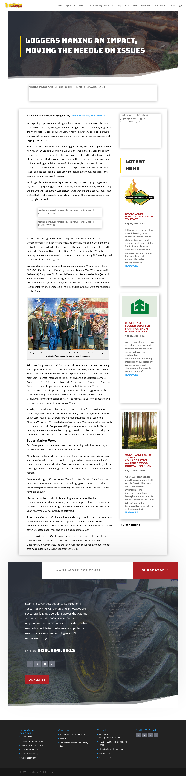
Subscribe (158, 6)
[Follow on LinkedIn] (52, 664)
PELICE (63, 738)
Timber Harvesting (29, 749)
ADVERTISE (37, 679)
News (135, 6)
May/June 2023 (89, 115)
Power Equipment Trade (32, 741)
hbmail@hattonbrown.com (111, 749)
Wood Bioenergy (28, 757)
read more (131, 265)
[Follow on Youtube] (45, 664)
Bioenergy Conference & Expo (73, 734)
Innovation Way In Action (99, 6)
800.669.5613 (56, 650)
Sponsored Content (75, 6)
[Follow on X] (37, 664)
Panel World (26, 736)
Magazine (122, 6)
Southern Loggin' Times (32, 745)
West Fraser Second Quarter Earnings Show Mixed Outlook (137, 327)
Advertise (145, 6)
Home (59, 6)
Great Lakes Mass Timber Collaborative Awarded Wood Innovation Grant (139, 460)
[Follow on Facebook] (30, 664)
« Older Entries (130, 525)
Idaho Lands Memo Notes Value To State (139, 216)
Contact (172, 6)
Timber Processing (29, 753)
